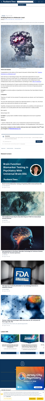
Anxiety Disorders (10, 148)
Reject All (40, 398)
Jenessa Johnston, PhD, (7, 323)
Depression (3, 148)
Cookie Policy (8, 396)
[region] (22, 396)
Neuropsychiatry (18, 148)
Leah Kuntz (5, 220)
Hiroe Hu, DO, (14, 323)
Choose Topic (21, 4)
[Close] (43, 392)
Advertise (22, 362)
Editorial (22, 365)
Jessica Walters (6, 289)
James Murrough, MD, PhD (22, 323)
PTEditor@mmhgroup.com (15, 128)
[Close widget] (42, 368)
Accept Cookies (32, 398)
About (22, 361)
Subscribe (38, 141)
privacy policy (23, 143)
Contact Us (22, 364)
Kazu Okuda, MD (6, 185)
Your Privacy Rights (7, 398)
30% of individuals (37, 81)
